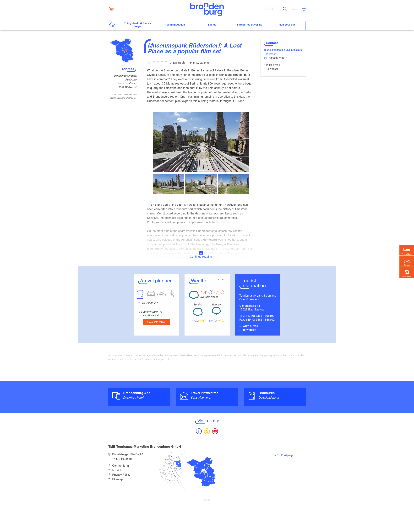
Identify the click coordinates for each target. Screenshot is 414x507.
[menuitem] (296, 9)
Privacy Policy (121, 474)
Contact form (120, 465)
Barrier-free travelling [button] (249, 24)
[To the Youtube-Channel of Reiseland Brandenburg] (215, 431)
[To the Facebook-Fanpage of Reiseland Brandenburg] (199, 431)
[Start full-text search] (285, 8)
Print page (287, 455)
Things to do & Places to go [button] (137, 24)
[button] (406, 272)
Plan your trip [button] (286, 24)
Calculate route (156, 322)
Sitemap (117, 479)
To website (249, 329)
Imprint (116, 470)
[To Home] (113, 26)
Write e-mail (250, 326)
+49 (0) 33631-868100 (259, 315)
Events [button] (212, 24)
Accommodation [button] (175, 24)
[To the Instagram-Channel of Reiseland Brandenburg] (207, 431)
